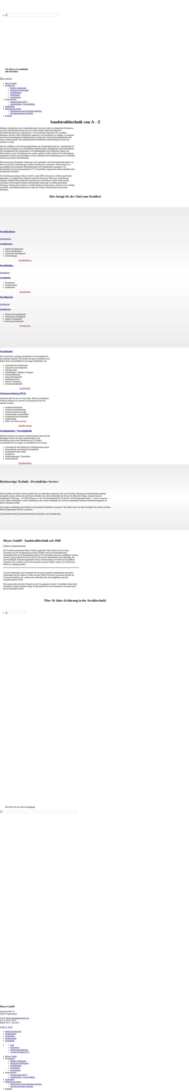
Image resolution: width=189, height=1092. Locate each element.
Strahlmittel (9, 106)
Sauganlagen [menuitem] (15, 1070)
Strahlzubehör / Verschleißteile (22, 104)
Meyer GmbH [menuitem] (11, 1056)
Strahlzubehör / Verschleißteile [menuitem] (22, 1077)
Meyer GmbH (11, 83)
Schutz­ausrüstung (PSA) (13, 393)
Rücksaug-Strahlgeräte (19, 90)
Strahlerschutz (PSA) (18, 102)
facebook (31, 807)
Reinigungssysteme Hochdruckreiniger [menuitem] (26, 1084)
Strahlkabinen (15, 92)
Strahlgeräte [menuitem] (10, 1059)
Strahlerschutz (25, 425)
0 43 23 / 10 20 (6, 1027)
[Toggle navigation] (1, 77)
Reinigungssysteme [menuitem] (13, 1082)
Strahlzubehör (25, 463)
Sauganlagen (15, 97)
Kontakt (8, 116)
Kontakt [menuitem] (8, 1089)
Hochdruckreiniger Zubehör (21, 113)
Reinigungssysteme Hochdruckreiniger (26, 111)
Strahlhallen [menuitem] (15, 1068)
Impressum (14, 1047)
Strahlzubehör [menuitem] (10, 1072)
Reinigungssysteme (13, 109)
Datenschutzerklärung (19, 1050)
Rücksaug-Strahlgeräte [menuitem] (19, 1063)
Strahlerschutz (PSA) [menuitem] (18, 1075)
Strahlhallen (15, 95)
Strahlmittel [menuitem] (9, 1079)
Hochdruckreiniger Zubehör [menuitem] (21, 1086)
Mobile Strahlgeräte (18, 88)
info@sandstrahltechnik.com (17, 1018)
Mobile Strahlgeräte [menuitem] (18, 1061)
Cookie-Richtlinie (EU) (19, 1052)
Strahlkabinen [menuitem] (15, 1066)
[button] (6, 79)
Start (12, 1045)
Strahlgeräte (6, 297)
